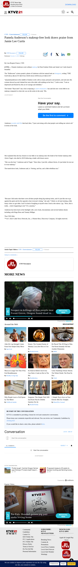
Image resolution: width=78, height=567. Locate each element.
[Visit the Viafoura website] (69, 480)
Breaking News (46, 540)
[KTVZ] (16, 12)
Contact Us (26, 534)
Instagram (58, 73)
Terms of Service (28, 546)
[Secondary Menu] (7, 12)
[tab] (10, 445)
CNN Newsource (11, 53)
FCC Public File (28, 542)
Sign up (70, 431)
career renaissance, (41, 88)
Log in (65, 431)
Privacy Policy (27, 544)
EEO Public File (28, 537)
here (43, 424)
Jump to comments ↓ (11, 255)
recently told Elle (16, 123)
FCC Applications (28, 539)
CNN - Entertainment (25, 249)
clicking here (11, 420)
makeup (34, 67)
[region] (39, 456)
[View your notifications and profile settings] (71, 446)
